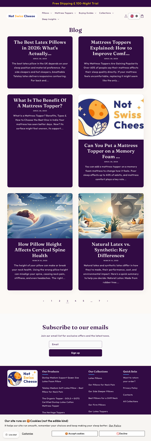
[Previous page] (43, 301)
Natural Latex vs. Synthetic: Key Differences (111, 249)
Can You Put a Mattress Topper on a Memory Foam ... (111, 151)
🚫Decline (121, 433)
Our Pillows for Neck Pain (101, 384)
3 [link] (67, 300)
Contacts (128, 394)
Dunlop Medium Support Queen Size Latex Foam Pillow (60, 379)
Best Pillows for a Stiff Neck (103, 398)
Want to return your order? (131, 379)
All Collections (130, 401)
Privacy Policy (130, 388)
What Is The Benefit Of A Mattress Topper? (40, 103)
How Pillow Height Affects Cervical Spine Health (40, 249)
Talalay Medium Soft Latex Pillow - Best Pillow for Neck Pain (62, 390)
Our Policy (115, 425)
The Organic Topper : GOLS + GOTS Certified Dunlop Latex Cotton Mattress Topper (61, 402)
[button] (46, 13)
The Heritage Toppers (53, 412)
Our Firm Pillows (97, 404)
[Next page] (107, 301)
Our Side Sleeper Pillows (101, 391)
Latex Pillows (95, 378)
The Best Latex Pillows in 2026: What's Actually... (40, 47)
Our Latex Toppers (98, 411)
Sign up (75, 352)
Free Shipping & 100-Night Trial (75, 3)
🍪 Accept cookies (74, 433)
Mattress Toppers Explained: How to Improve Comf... (111, 47)
